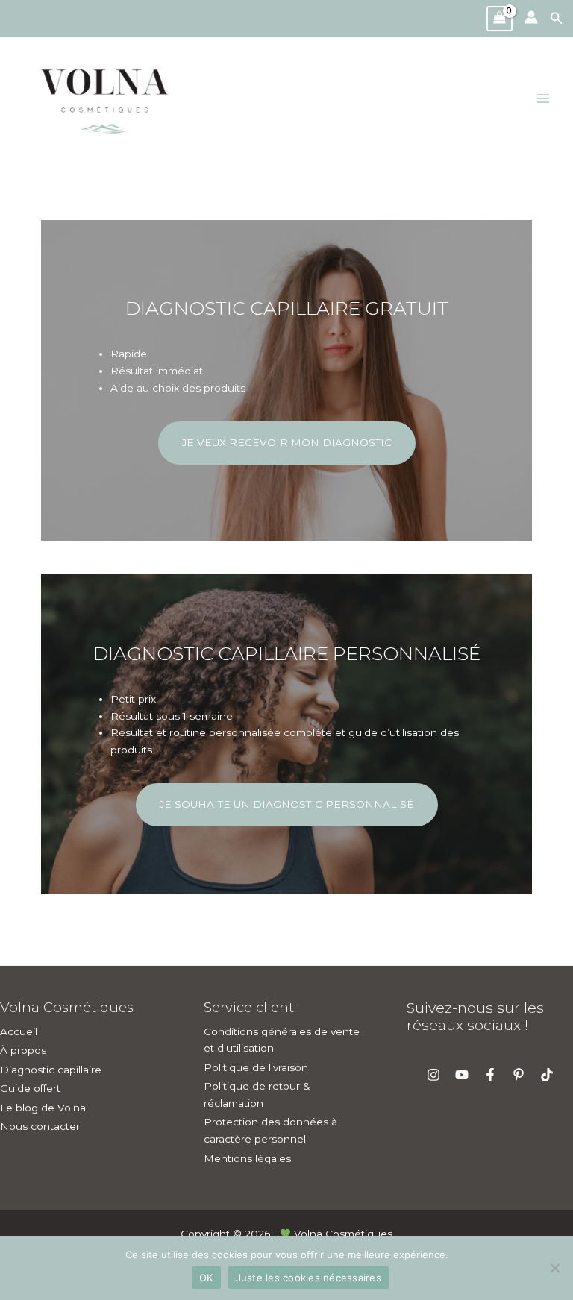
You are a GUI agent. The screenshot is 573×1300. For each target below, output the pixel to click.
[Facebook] (490, 1074)
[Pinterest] (518, 1074)
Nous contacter (40, 1126)
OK (206, 1278)
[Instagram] (433, 1074)
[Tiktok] (547, 1074)
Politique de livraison (256, 1067)
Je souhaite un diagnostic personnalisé (287, 804)
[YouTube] (462, 1074)
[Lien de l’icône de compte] (531, 17)
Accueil (18, 1031)
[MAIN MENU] (543, 98)
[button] (561, 18)
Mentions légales (247, 1158)
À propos (23, 1050)
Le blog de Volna (43, 1108)
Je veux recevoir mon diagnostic (287, 442)
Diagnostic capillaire (50, 1070)
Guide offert (30, 1088)
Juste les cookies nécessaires (308, 1278)
